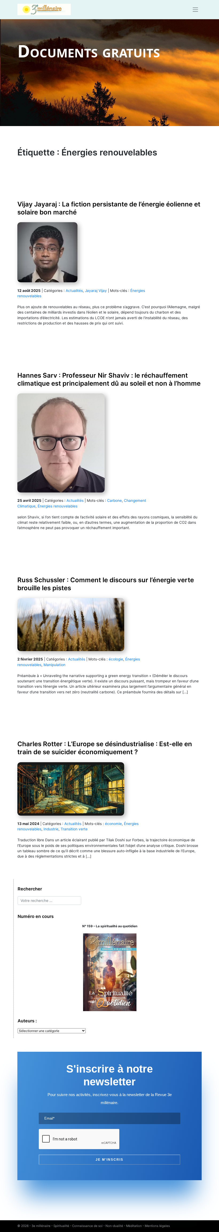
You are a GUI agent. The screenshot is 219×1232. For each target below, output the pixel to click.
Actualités (74, 290)
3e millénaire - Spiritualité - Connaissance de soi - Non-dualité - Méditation (87, 1226)
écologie (116, 659)
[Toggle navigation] (195, 9)
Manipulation (54, 665)
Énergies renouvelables (57, 506)
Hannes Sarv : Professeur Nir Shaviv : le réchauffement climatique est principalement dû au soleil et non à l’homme (109, 379)
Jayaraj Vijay (96, 290)
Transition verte (74, 829)
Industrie (51, 829)
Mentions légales (157, 1226)
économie (113, 824)
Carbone (114, 500)
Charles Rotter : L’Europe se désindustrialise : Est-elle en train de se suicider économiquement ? (104, 748)
